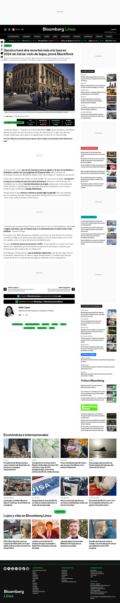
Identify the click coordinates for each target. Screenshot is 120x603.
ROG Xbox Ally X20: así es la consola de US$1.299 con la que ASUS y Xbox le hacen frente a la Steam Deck (17, 544)
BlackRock (45, 324)
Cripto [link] (55, 36)
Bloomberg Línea (17, 324)
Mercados (64, 572)
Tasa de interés (42, 328)
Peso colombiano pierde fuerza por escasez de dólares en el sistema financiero (21, 290)
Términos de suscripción (97, 573)
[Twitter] (23, 315)
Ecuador (35, 583)
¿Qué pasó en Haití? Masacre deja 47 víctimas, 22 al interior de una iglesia (17, 502)
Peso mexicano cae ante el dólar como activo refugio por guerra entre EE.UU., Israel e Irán (92, 229)
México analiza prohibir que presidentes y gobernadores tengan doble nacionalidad (59, 290)
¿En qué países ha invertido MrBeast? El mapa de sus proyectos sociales (72, 543)
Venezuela (35, 578)
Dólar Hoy (64, 573)
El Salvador (36, 590)
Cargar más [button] (60, 512)
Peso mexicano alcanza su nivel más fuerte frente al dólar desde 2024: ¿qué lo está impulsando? (93, 223)
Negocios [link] (99, 36)
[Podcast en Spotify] (27, 568)
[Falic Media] (105, 32)
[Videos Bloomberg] (98, 380)
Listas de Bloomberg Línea (69, 581)
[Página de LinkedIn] (20, 568)
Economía (64, 570)
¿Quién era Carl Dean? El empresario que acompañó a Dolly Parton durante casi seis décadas (44, 544)
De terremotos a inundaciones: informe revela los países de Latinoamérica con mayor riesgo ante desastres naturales (92, 428)
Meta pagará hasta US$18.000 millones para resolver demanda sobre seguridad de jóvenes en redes (92, 314)
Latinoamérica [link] (65, 36)
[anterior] (5, 289)
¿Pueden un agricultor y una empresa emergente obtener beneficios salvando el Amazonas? (93, 415)
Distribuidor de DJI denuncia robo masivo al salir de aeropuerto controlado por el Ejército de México (93, 160)
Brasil (34, 572)
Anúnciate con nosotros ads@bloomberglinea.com (97, 588)
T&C (91, 577)
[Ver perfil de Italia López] (11, 311)
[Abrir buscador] (9, 29)
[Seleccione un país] (22, 29)
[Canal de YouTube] (12, 568)
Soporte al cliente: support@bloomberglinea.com (98, 591)
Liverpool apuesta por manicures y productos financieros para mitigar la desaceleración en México (91, 101)
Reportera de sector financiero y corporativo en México (36, 311)
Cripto (63, 577)
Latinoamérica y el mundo (39, 570)
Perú (34, 581)
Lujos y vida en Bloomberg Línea (27, 516)
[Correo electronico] (20, 315)
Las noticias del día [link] (13, 36)
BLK (49, 130)
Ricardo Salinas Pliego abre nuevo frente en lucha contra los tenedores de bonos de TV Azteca (93, 79)
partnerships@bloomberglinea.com (100, 585)
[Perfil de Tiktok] (23, 568)
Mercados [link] (37, 36)
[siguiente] (73, 289)
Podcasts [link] (109, 36)
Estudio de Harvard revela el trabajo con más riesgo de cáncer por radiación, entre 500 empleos (102, 544)
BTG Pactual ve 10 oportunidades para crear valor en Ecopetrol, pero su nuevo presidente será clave (92, 348)
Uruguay (35, 586)
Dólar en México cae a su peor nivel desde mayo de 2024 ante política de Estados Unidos (93, 242)
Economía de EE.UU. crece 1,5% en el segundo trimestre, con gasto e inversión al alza (102, 502)
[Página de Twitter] (8, 568)
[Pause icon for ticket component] (5, 41)
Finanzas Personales (67, 578)
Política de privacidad (96, 572)
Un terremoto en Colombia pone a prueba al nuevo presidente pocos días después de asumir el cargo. (93, 393)
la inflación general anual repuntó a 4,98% (27, 244)
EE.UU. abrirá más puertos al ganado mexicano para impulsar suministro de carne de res (92, 179)
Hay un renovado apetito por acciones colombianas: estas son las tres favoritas (74, 502)
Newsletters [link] (26, 36)
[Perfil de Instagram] (16, 568)
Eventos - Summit (95, 584)
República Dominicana (39, 591)
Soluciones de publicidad (97, 593)
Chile (34, 580)
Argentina (35, 575)
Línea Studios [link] (88, 36)
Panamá (35, 585)
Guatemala (35, 593)
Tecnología (93, 575)
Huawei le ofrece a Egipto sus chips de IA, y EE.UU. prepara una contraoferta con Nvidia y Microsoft (93, 331)
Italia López (9, 116)
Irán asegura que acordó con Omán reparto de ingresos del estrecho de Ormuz (101, 465)
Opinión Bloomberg (88, 354)
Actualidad (64, 575)
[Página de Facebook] (5, 568)
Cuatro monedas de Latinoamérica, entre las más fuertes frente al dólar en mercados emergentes (93, 235)
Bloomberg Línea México (32, 324)
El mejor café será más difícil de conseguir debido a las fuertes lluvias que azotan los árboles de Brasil (93, 422)
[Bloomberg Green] (98, 407)
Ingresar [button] (113, 29)
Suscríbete (93, 570)
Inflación (55, 324)
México (7, 45)
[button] (1, 42)
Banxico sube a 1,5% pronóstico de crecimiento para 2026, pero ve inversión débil (93, 154)
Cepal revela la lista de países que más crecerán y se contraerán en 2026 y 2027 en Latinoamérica (93, 116)
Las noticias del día (29, 328)
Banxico (63, 324)
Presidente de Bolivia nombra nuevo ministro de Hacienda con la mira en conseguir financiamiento (17, 466)
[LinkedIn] (26, 315)
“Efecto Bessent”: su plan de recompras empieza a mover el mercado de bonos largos (92, 340)
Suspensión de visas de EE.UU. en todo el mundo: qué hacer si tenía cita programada (44, 502)
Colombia (35, 577)
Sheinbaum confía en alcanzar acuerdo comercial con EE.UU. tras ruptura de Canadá (92, 185)
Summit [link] (47, 36)
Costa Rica (36, 588)
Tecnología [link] (77, 36)
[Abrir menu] (5, 29)
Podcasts (64, 580)
